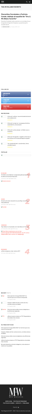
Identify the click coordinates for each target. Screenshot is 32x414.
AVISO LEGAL (8, 401)
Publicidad (25, 403)
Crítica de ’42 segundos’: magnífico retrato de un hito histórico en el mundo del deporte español (19, 137)
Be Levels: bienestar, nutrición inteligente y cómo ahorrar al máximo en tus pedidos (15, 345)
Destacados (4, 249)
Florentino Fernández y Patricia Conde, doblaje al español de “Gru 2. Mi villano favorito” (16, 16)
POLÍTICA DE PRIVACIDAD (20, 401)
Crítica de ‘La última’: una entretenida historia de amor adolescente (19, 117)
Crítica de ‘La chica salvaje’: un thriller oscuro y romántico (18, 130)
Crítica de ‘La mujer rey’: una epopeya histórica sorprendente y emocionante (18, 124)
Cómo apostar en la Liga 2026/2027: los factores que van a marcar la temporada (17, 296)
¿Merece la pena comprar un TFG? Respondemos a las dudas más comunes (19, 317)
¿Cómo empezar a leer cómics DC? (10, 251)
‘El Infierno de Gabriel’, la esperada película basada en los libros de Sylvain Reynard (16, 175)
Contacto (18, 403)
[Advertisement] (16, 69)
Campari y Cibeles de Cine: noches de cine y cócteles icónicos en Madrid (17, 303)
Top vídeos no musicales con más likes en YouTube (15, 227)
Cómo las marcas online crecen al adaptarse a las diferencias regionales (18, 310)
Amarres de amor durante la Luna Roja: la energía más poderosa (15, 201)
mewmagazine (6, 26)
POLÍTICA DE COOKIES (9, 403)
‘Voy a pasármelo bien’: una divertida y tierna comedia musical (18, 144)
